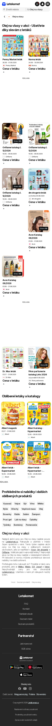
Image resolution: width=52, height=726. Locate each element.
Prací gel (7, 519)
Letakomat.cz (12, 541)
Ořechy (14, 509)
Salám (26, 514)
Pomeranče (31, 525)
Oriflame (5, 552)
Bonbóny (18, 525)
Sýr (25, 503)
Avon (33, 549)
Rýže (5, 509)
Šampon (36, 514)
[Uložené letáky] (37, 4)
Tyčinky (7, 525)
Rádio (17, 514)
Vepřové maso (29, 509)
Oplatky (33, 519)
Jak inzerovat (26, 643)
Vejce (17, 503)
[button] (42, 4)
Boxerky (7, 514)
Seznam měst (26, 619)
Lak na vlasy (20, 519)
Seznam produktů (26, 624)
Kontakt (26, 608)
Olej (41, 509)
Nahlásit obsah (26, 614)
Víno (32, 503)
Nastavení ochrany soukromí (26, 709)
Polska (32, 694)
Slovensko (41, 694)
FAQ (26, 603)
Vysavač (7, 503)
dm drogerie (42, 549)
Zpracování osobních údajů (26, 720)
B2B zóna (26, 648)
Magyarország (20, 694)
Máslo (27, 566)
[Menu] (47, 4)
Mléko (40, 503)
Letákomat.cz (33, 702)
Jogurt (39, 566)
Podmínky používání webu (26, 714)
